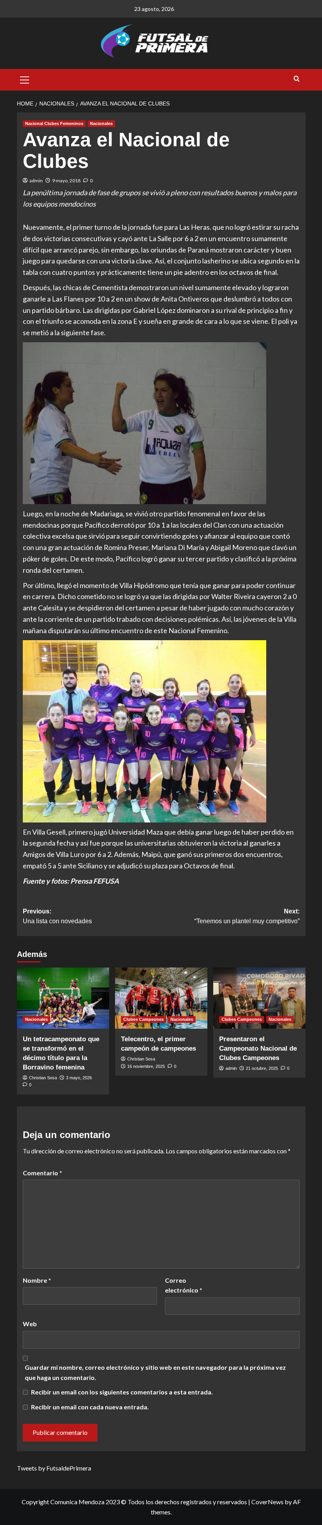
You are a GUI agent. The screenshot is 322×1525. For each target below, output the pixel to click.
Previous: (57, 916)
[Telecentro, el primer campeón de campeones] (161, 998)
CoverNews (267, 1501)
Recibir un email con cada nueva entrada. (90, 1407)
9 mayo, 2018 (66, 180)
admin (36, 180)
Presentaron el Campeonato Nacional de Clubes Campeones (258, 1048)
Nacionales (101, 123)
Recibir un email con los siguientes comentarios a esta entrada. (122, 1392)
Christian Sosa (43, 1077)
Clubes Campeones (143, 1019)
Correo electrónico (183, 1285)
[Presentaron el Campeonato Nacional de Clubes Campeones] (259, 998)
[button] (25, 79)
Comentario (42, 1172)
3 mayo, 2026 (79, 1077)
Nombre (37, 1280)
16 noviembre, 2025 (146, 1066)
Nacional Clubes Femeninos (54, 123)
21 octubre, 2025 (262, 1068)
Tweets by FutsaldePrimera (54, 1468)
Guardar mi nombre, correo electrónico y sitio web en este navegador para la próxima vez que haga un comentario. (155, 1372)
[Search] (297, 79)
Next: (247, 916)
